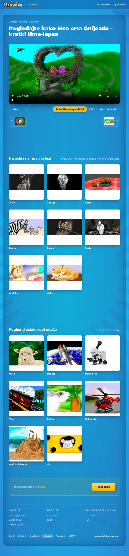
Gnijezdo (33, 21)
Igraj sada (120, 4)
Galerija (23, 21)
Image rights (16, 524)
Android (90, 515)
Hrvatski (47, 536)
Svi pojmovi (103, 4)
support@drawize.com (107, 536)
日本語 (72, 536)
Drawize (13, 21)
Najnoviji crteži (17, 515)
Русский (60, 536)
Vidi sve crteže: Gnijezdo (103, 109)
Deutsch (34, 536)
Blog (49, 519)
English (22, 536)
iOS (88, 519)
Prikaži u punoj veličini (70, 109)
